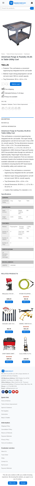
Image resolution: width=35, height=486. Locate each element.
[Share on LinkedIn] (19, 108)
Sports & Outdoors (6, 407)
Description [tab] (5, 119)
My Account (4, 465)
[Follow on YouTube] (16, 391)
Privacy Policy (5, 439)
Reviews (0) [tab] (5, 123)
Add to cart (16, 84)
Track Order (4, 454)
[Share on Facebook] (6, 108)
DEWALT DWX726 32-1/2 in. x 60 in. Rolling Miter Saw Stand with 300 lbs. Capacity (26, 323)
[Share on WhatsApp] (3, 108)
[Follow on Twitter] (9, 391)
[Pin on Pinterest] (15, 108)
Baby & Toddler (5, 417)
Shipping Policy (5, 426)
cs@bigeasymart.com (11, 388)
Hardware (27, 54)
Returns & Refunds (6, 433)
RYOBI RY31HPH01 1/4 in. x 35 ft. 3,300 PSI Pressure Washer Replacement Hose (26, 293)
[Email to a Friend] (12, 108)
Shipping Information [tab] (8, 126)
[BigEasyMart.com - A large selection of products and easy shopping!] (17, 2)
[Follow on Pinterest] (13, 391)
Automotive (4, 414)
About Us (4, 451)
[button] (3, 2)
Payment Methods (6, 436)
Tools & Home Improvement (14, 54)
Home (3, 54)
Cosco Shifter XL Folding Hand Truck (26, 353)
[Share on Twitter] (9, 108)
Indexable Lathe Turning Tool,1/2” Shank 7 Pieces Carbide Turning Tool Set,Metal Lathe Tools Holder (9, 323)
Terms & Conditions (6, 443)
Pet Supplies (4, 411)
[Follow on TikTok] (6, 391)
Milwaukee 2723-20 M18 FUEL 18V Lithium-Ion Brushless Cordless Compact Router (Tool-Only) (9, 293)
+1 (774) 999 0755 (11, 386)
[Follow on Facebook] (3, 391)
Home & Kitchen (5, 400)
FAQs (2, 458)
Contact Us (4, 461)
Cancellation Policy (6, 429)
